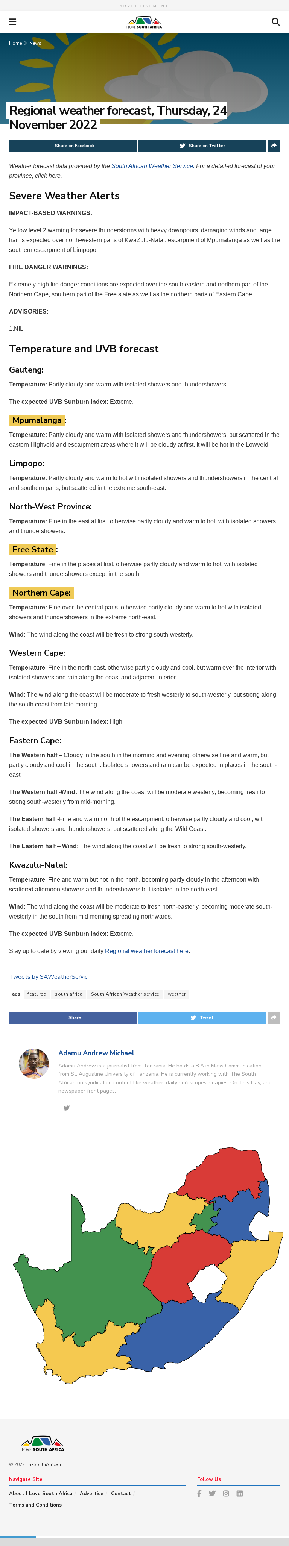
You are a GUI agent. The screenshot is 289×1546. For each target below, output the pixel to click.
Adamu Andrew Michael (96, 1053)
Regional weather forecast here (147, 951)
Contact (121, 1493)
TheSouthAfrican (43, 1464)
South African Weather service (125, 994)
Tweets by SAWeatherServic (48, 977)
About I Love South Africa (40, 1493)
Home (15, 43)
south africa (68, 994)
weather (177, 994)
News (35, 43)
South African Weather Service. (153, 166)
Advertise (91, 1493)
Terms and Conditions (35, 1505)
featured (36, 994)
